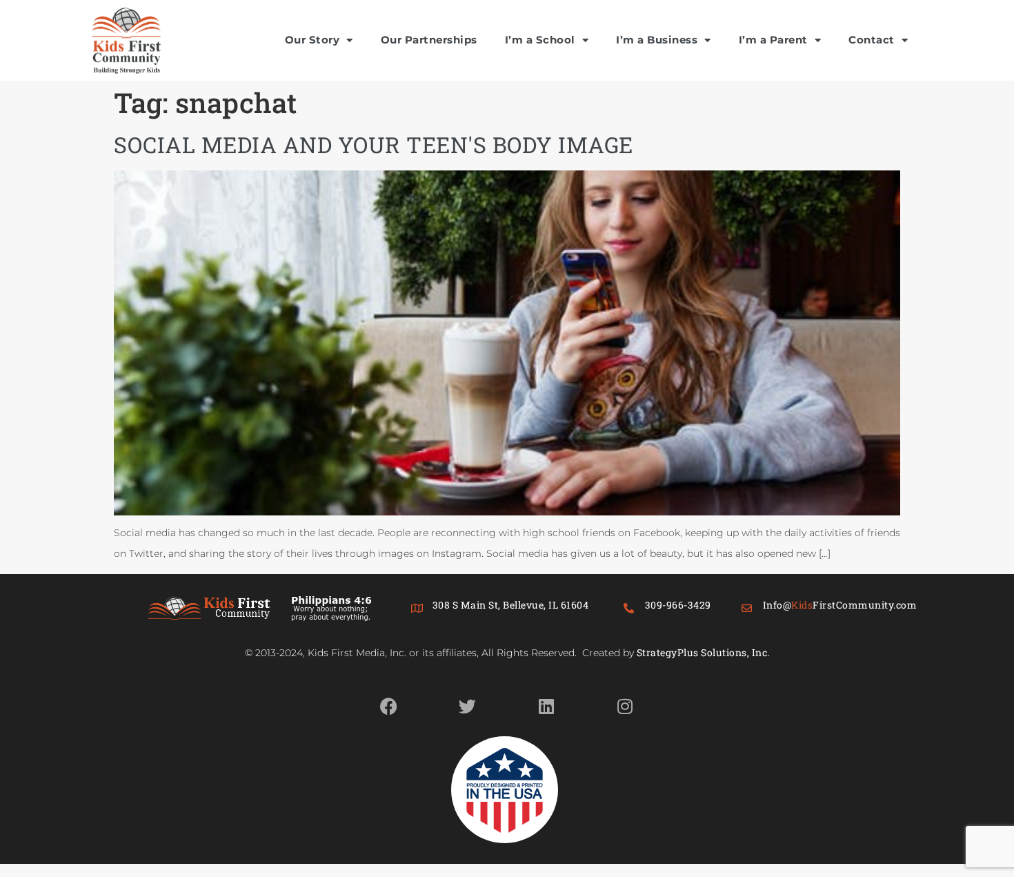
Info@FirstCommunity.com (840, 604)
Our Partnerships (429, 39)
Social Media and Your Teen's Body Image (373, 144)
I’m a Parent (773, 39)
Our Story (312, 39)
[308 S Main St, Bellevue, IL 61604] (417, 608)
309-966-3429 (678, 604)
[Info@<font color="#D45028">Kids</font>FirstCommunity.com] (747, 608)
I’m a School (540, 39)
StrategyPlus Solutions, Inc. (703, 652)
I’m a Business (656, 39)
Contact (871, 39)
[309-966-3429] (629, 608)
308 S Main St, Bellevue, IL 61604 (511, 604)
